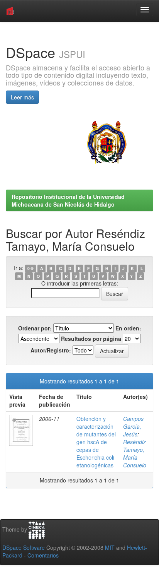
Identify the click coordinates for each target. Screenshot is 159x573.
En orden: (128, 328)
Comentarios (43, 555)
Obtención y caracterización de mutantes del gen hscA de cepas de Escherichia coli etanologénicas (96, 442)
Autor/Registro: (50, 350)
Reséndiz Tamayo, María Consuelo (134, 453)
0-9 (30, 268)
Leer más (22, 97)
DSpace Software (23, 547)
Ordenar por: (35, 328)
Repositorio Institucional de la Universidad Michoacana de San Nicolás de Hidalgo (68, 200)
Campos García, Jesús (133, 426)
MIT (110, 547)
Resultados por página (91, 338)
